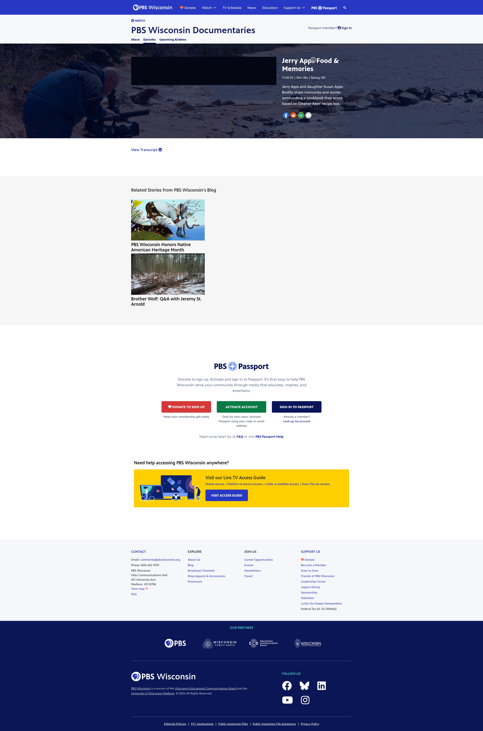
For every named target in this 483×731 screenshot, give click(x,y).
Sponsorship (309, 592)
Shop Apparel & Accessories (206, 576)
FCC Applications (202, 724)
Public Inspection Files (233, 724)
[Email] (308, 115)
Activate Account (242, 407)
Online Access (214, 484)
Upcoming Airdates (172, 39)
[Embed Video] (313, 60)
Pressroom (195, 581)
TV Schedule (232, 8)
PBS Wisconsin (140, 688)
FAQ (240, 437)
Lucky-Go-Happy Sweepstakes (321, 603)
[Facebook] (286, 115)
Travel (248, 576)
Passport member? (330, 28)
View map (138, 588)
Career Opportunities (258, 559)
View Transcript (144, 150)
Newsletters (252, 570)
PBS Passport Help (269, 437)
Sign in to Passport (297, 407)
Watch (207, 8)
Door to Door (309, 570)
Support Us (292, 8)
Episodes (149, 39)
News (252, 8)
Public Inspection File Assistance (274, 724)
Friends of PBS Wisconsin (318, 576)
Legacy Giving (310, 587)
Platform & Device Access (245, 484)
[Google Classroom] (301, 115)
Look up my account (296, 421)
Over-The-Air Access (316, 484)
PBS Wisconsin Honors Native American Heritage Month (161, 247)
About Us (194, 559)
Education (270, 8)
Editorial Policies (175, 724)
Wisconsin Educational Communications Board (205, 688)
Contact (138, 552)
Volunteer (307, 598)
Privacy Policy (310, 724)
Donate (190, 8)
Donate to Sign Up (188, 407)
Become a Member (313, 565)
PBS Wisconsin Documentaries (193, 30)
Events (248, 565)
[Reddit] (293, 115)
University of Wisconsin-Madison (152, 693)
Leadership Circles (313, 581)
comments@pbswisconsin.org (160, 559)
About (135, 39)
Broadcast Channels (201, 570)
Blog (191, 565)
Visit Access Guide (226, 495)
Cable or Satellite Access (282, 484)
